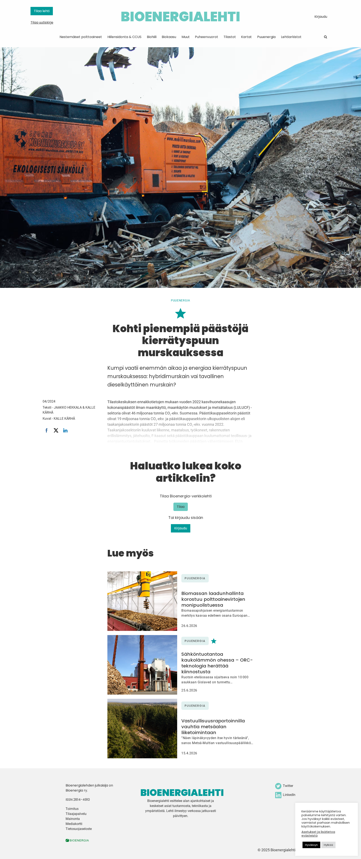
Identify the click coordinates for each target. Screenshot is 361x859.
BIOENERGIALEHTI (180, 16)
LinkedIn (289, 795)
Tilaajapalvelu (76, 814)
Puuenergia (266, 36)
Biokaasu (169, 36)
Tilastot (230, 36)
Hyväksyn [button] (311, 845)
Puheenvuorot (206, 36)
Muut (186, 36)
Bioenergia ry (76, 790)
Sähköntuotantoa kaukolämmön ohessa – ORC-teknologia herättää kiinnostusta (217, 663)
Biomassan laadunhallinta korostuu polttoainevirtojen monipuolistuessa (213, 599)
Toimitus (72, 809)
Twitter (288, 786)
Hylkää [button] (328, 845)
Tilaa (180, 506)
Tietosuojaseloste (79, 829)
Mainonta (73, 819)
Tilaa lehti (42, 11)
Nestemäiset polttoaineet (81, 36)
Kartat (246, 36)
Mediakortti (74, 824)
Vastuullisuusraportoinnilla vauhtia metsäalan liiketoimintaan (213, 727)
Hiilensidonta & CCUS (124, 36)
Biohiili (151, 36)
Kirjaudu (320, 16)
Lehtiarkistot (291, 36)
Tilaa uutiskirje (42, 22)
